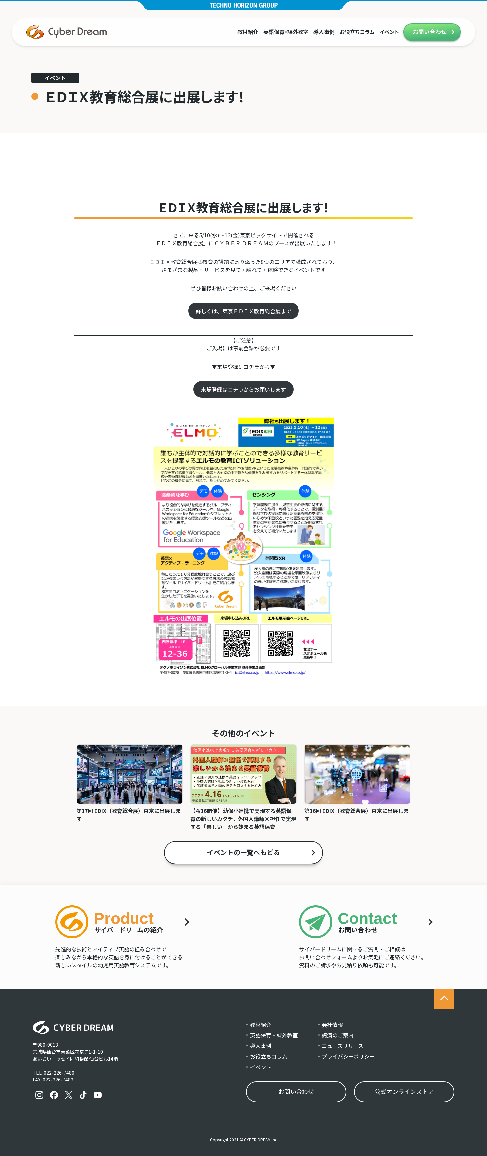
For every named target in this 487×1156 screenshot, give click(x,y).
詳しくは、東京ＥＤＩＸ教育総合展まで (243, 311)
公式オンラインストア (404, 1091)
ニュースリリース (342, 1046)
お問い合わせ (429, 32)
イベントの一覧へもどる (243, 852)
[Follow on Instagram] (39, 1095)
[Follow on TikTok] (83, 1095)
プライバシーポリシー (348, 1056)
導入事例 (324, 32)
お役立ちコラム (357, 32)
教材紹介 (247, 32)
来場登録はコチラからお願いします (243, 389)
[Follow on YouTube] (97, 1095)
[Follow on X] (68, 1095)
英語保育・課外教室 (285, 32)
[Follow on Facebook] (54, 1095)
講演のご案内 (337, 1035)
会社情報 (332, 1025)
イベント (389, 32)
